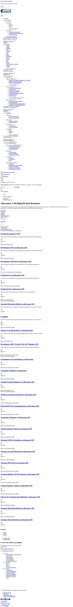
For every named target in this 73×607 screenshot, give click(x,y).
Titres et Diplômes (13, 149)
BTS (10, 130)
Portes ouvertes (6, 174)
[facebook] (2, 599)
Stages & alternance (5, 215)
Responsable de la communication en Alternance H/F (20, 406)
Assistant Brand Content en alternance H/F (16, 429)
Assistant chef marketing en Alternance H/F (17, 520)
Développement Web (14, 92)
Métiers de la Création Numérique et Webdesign (20, 80)
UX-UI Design (12, 95)
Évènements (12, 159)
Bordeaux (5, 198)
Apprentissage (12, 125)
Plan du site (6, 594)
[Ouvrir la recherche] (2, 178)
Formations (3, 211)
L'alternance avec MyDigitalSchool (17, 105)
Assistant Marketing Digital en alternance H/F (18, 304)
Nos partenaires (12, 152)
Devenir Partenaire (13, 102)
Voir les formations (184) (6, 229)
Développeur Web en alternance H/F (14, 247)
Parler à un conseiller (14, 166)
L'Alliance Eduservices (11, 561)
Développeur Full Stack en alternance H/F (16, 261)
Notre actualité (9, 557)
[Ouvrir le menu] (2, 15)
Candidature (5, 176)
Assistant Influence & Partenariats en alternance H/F (20, 474)
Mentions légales (7, 592)
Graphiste (4, 316)
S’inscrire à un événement (15, 167)
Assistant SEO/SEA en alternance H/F (14, 463)
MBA (10, 132)
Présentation (3, 210)
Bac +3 (10, 25)
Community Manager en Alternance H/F (15, 417)
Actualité (11, 158)
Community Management (15, 88)
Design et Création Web (14, 32)
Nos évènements (10, 559)
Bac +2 (10, 24)
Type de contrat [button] (5, 226)
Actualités (3, 214)
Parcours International (14, 117)
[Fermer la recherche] (2, 180)
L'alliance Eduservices (14, 154)
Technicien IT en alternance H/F (12, 275)
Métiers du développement (15, 82)
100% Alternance (13, 122)
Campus (5, 42)
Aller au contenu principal (6, 1)
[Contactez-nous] (1, 189)
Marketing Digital (13, 34)
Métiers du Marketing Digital (15, 81)
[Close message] (2, 6)
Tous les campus (7, 196)
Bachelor (11, 131)
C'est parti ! (17, 187)
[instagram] (4, 599)
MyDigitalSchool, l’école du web (13, 554)
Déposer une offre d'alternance (16, 101)
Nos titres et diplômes (11, 574)
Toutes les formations (11, 567)
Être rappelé (5, 191)
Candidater (11, 164)
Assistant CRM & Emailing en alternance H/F (17, 440)
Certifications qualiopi (14, 147)
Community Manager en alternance (14, 371)
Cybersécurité (12, 89)
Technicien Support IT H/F (10, 234)
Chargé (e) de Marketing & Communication (17, 330)
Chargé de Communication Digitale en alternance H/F (20, 497)
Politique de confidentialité (9, 596)
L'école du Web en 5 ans (14, 146)
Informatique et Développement (16, 33)
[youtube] (9, 599)
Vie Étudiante (9, 570)
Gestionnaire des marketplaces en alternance (17, 359)
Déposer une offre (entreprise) (16, 165)
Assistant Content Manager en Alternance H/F (18, 382)
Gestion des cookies (7, 595)
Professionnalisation (13, 127)
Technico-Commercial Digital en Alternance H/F (18, 395)
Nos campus (9, 555)
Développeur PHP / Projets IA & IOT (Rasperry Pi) (19, 344)
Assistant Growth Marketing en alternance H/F (18, 451)
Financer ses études (13, 121)
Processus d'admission (14, 116)
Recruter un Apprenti (11, 576)
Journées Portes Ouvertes (8, 548)
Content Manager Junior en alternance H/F (17, 486)
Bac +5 (10, 26)
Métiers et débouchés (11, 575)
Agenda (2, 213)
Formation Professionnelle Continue (17, 103)
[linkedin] (6, 599)
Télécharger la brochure (14, 169)
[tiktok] (8, 599)
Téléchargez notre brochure (9, 172)
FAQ (10, 160)
